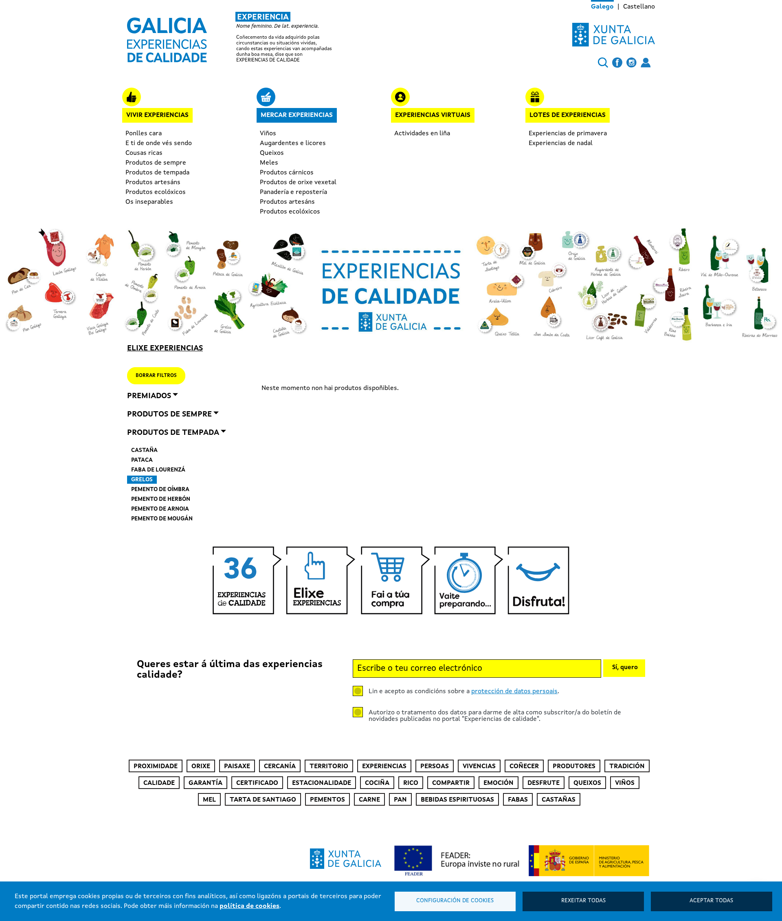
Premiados (149, 396)
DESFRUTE (543, 783)
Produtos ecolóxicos (155, 192)
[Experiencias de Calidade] (167, 37)
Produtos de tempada (157, 173)
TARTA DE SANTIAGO (263, 800)
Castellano (639, 7)
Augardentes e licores (293, 143)
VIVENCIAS (479, 766)
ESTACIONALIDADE (321, 783)
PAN (400, 800)
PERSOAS (434, 766)
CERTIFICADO (257, 783)
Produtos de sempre (155, 163)
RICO (410, 783)
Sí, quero (625, 668)
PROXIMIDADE (156, 766)
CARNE (369, 800)
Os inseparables (149, 202)
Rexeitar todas (583, 900)
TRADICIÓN (627, 766)
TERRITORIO (329, 766)
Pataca (142, 460)
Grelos (142, 480)
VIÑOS (625, 783)
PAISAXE (237, 766)
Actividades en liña (422, 133)
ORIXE (200, 766)
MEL (209, 800)
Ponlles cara (143, 133)
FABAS (518, 800)
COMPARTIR (451, 783)
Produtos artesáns (152, 182)
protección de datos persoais (514, 691)
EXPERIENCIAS (384, 766)
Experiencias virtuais (432, 115)
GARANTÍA (205, 783)
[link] (238, 37)
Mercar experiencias (297, 115)
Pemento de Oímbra (160, 489)
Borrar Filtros (156, 375)
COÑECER (524, 766)
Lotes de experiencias (567, 115)
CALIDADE (159, 783)
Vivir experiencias (157, 115)
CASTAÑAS (559, 800)
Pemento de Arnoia (160, 509)
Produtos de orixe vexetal (298, 182)
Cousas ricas (144, 153)
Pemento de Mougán (162, 519)
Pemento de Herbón (160, 499)
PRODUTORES (574, 766)
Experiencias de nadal (561, 143)
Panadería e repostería (293, 192)
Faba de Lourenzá (158, 470)
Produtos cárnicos (287, 173)
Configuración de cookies (455, 900)
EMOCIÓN (498, 783)
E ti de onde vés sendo (158, 143)
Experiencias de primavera (568, 133)
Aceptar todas (711, 900)
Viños (268, 133)
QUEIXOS (587, 783)
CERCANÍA (280, 766)
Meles (269, 163)
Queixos (272, 153)
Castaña (144, 450)
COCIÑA (377, 783)
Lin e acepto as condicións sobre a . (464, 691)
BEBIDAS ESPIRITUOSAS (457, 800)
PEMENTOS (327, 800)
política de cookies (249, 906)
